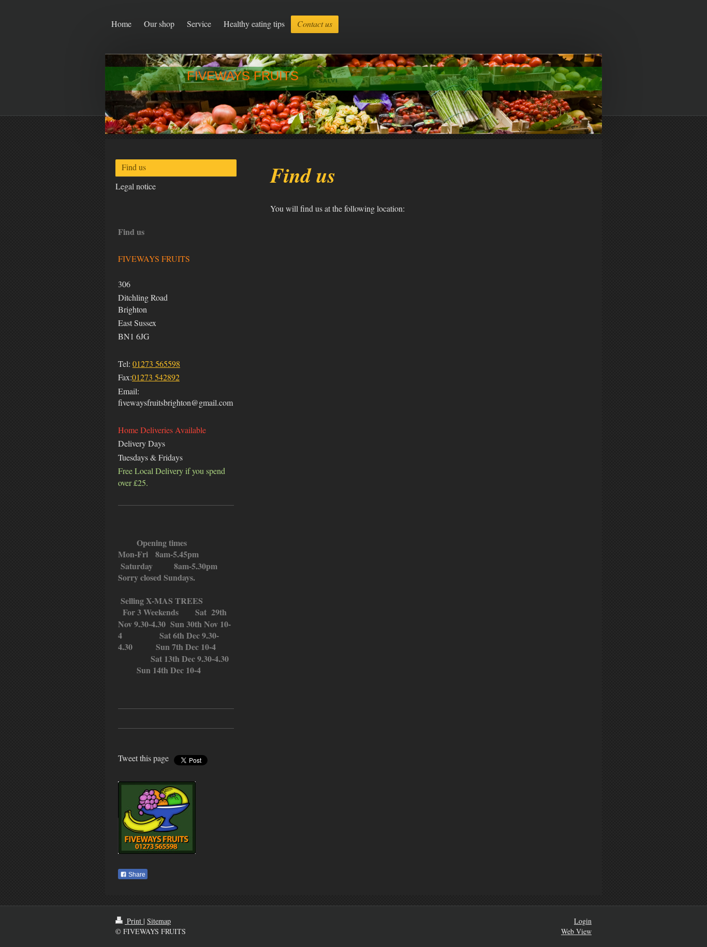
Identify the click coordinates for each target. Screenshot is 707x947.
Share (136, 874)
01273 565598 (156, 363)
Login (583, 921)
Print (134, 921)
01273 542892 (156, 377)
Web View (576, 931)
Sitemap (159, 921)
